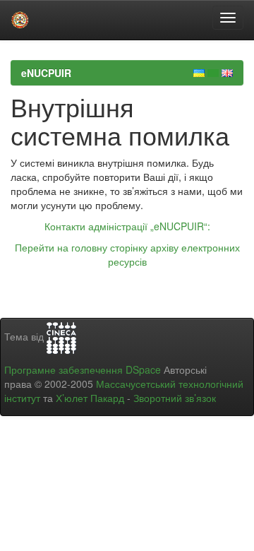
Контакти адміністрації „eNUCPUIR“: (127, 226)
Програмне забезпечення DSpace (82, 369)
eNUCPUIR (46, 73)
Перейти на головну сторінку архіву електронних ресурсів (127, 254)
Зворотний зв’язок (174, 398)
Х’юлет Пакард (90, 398)
